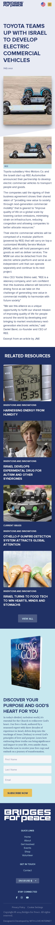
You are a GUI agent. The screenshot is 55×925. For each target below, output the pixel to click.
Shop (27, 851)
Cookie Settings (35, 907)
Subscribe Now (17, 793)
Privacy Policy (18, 907)
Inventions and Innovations (19, 405)
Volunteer (27, 855)
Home (27, 836)
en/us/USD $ (25, 880)
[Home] (13, 4)
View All (27, 618)
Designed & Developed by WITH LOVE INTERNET (27, 921)
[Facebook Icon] (16, 897)
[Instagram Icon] (22, 897)
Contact (27, 870)
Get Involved (27, 844)
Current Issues (12, 525)
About (27, 840)
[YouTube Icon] (27, 897)
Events (27, 847)
